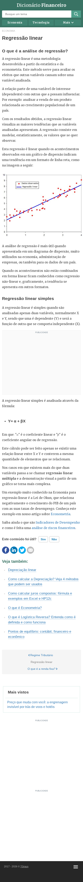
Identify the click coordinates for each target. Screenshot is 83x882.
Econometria (60, 514)
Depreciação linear (22, 570)
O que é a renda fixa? (41, 668)
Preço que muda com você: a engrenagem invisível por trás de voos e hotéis (37, 705)
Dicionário (41, 5)
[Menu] (75, 867)
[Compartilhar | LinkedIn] (14, 550)
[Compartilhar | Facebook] (5, 550)
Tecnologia (41, 22)
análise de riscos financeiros (53, 528)
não (54, 539)
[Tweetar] (22, 550)
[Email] (30, 550)
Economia (14, 22)
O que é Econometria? (25, 608)
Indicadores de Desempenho (58, 522)
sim (43, 539)
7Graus (24, 866)
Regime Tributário (41, 655)
